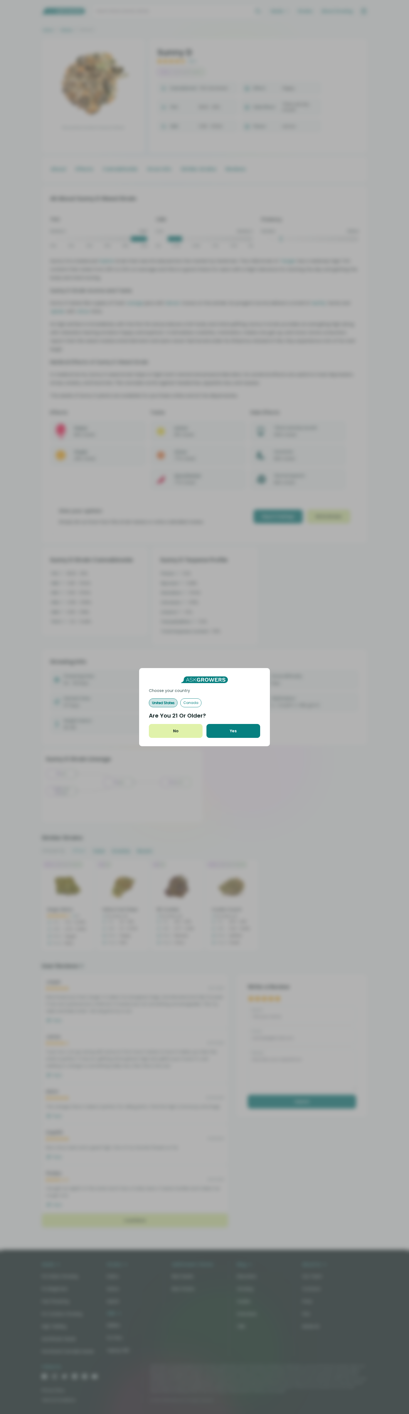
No (176, 731)
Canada (190, 702)
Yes (233, 731)
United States (163, 702)
